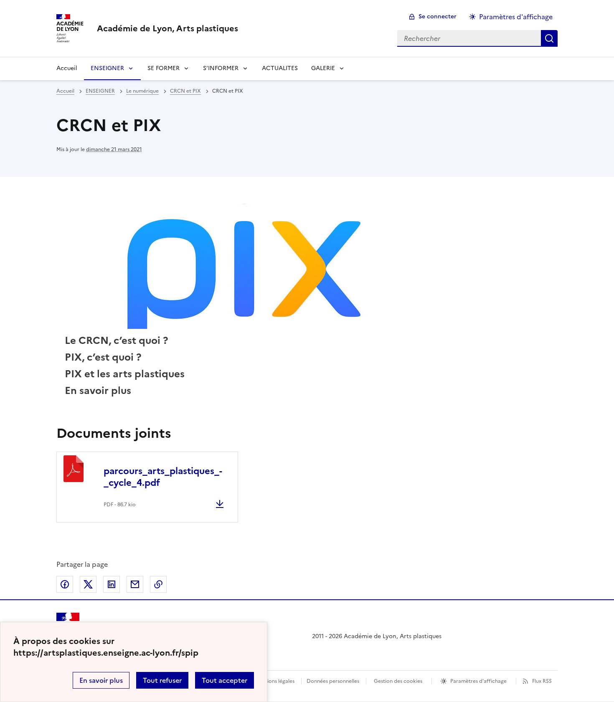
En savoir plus (101, 680)
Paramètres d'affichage (516, 17)
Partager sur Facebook (64, 584)
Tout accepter (224, 680)
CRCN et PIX (185, 91)
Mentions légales (274, 681)
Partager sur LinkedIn (111, 584)
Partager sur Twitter (88, 584)
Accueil (66, 68)
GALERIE (323, 68)
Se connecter (438, 16)
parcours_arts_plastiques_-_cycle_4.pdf (163, 477)
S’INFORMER (220, 68)
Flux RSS (542, 681)
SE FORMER (163, 68)
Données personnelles (333, 681)
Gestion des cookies (398, 681)
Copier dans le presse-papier (158, 584)
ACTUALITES (280, 68)
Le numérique (142, 91)
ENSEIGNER (107, 68)
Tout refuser (162, 680)
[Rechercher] (549, 38)
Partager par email (135, 584)
